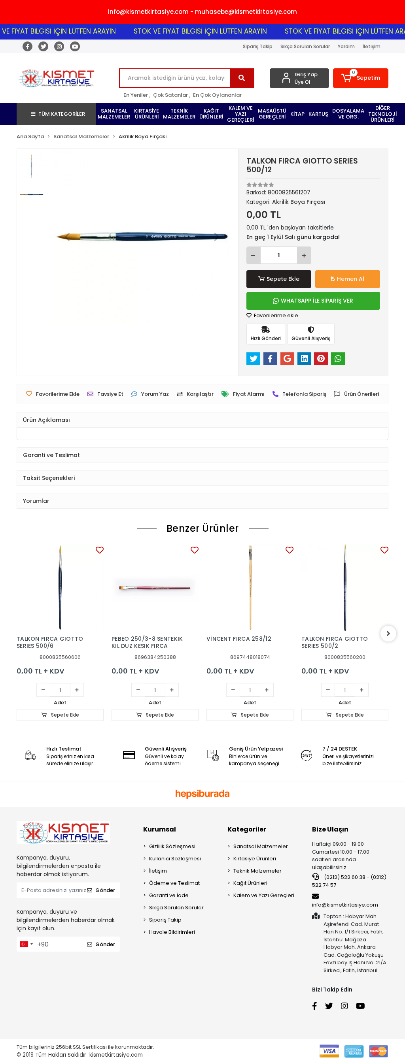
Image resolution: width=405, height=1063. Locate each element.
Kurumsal (159, 829)
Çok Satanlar (170, 95)
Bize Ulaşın (330, 829)
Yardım (346, 46)
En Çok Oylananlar (217, 95)
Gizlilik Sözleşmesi (172, 846)
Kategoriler (246, 829)
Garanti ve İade (169, 895)
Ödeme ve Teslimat (174, 883)
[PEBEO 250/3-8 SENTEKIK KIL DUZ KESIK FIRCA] (155, 587)
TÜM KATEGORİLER (61, 114)
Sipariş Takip (258, 46)
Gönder (105, 890)
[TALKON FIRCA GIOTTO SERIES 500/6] (60, 587)
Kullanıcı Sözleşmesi (175, 858)
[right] (388, 633)
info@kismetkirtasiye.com (345, 905)
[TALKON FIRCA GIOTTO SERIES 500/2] (344, 587)
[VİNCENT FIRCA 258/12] (249, 587)
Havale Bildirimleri (172, 932)
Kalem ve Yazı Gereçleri (263, 895)
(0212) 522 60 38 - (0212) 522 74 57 (349, 881)
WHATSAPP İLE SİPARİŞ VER (317, 301)
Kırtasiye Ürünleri (254, 858)
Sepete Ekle (283, 279)
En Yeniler (135, 95)
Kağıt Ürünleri (250, 883)
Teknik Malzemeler (257, 871)
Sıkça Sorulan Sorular (305, 46)
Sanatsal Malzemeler (260, 846)
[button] (360, 78)
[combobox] (26, 944)
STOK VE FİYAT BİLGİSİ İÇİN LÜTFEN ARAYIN (192, 31)
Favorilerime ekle (275, 315)
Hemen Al (350, 279)
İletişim (371, 46)
